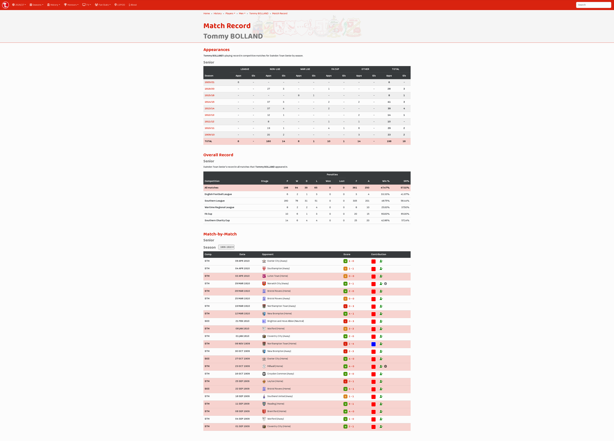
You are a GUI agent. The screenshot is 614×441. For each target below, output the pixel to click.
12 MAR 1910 (242, 313)
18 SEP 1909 (242, 396)
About (133, 5)
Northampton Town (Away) (281, 306)
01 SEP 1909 (242, 426)
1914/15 (209, 101)
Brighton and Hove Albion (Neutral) (285, 321)
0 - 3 (351, 306)
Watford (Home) (275, 328)
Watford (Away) (275, 418)
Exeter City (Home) (277, 358)
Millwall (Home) (275, 366)
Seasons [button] (37, 5)
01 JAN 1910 (242, 336)
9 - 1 (351, 403)
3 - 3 (351, 328)
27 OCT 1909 (242, 358)
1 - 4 (351, 343)
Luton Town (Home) (277, 276)
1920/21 (209, 82)
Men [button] (241, 13)
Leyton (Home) (275, 381)
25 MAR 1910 (242, 298)
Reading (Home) (275, 403)
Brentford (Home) (276, 411)
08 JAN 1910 (242, 328)
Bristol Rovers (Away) (278, 298)
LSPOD (121, 5)
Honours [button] (72, 5)
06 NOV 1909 (242, 343)
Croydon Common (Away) (280, 373)
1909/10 (210, 134)
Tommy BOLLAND (258, 13)
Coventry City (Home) (279, 426)
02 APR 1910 (242, 276)
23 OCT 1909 (242, 366)
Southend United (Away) (280, 396)
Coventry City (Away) (278, 336)
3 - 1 (351, 283)
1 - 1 (351, 268)
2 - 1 (351, 426)
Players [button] (229, 13)
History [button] (54, 5)
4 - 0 (351, 358)
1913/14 (209, 108)
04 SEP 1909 (242, 418)
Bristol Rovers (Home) (279, 291)
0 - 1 (351, 381)
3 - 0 (351, 373)
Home (206, 13)
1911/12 (209, 121)
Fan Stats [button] (104, 5)
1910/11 (209, 128)
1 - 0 (351, 261)
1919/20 (209, 88)
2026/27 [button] (19, 5)
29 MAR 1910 (242, 283)
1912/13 (209, 115)
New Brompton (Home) (279, 313)
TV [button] (87, 5)
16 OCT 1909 (242, 373)
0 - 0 (351, 276)
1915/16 (209, 95)
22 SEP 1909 (242, 388)
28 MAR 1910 (242, 291)
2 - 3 (351, 351)
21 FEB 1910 (242, 321)
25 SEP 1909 (242, 381)
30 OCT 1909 (242, 351)
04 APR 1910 (242, 268)
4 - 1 (351, 313)
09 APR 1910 (242, 260)
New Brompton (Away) (279, 351)
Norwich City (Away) (278, 283)
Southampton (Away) (278, 268)
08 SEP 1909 (242, 411)
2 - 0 (351, 291)
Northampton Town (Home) (281, 343)
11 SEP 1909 (242, 403)
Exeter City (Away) (277, 260)
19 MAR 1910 (242, 306)
